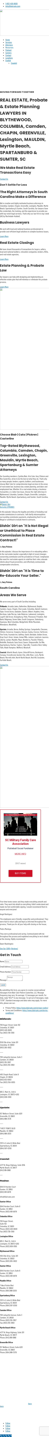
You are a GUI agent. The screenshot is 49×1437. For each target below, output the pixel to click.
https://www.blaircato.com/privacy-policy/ (32, 1007)
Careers (8, 52)
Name (2, 961)
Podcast (8, 50)
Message (3, 980)
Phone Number (5, 971)
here (30, 1403)
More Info (20, 854)
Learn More (4, 236)
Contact (8, 55)
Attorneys (9, 45)
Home (7, 39)
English (8, 60)
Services (8, 42)
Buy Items (20, 873)
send (3, 985)
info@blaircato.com (12, 6)
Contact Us (4, 179)
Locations (9, 58)
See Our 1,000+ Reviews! (9, 948)
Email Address (5, 966)
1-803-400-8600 (11, 3)
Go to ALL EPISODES (7, 507)
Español (14, 63)
